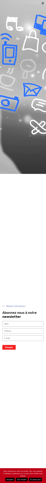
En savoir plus (35, 479)
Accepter (9, 479)
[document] (23, 241)
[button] (43, 3)
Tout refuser (22, 479)
